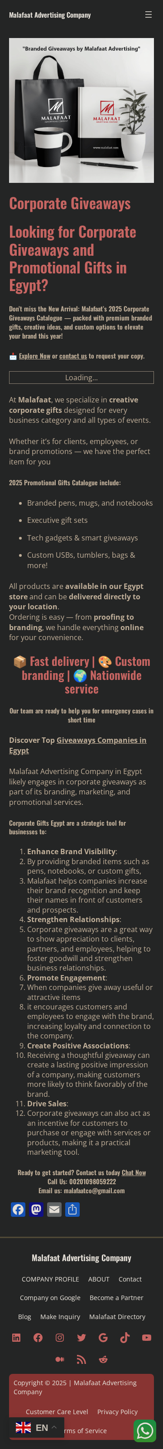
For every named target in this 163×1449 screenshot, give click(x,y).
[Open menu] (148, 14)
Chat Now (134, 1172)
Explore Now (34, 355)
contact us (73, 355)
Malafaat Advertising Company (50, 14)
